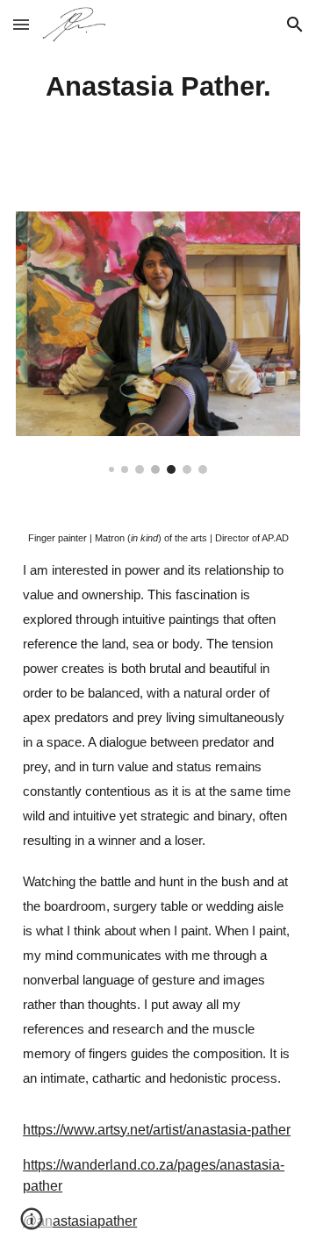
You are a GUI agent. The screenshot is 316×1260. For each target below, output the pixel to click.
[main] (158, 95)
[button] (21, 24)
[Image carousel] (158, 342)
